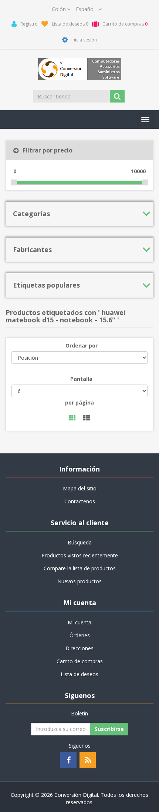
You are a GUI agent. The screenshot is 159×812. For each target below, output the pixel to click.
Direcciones (79, 648)
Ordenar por (81, 345)
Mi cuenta (79, 622)
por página (79, 402)
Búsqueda (80, 542)
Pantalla (81, 378)
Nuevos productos (79, 581)
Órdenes (80, 635)
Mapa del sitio (80, 488)
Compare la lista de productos (80, 568)
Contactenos (79, 501)
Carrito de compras (80, 661)
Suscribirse (109, 728)
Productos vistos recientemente (79, 555)
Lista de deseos (79, 674)
